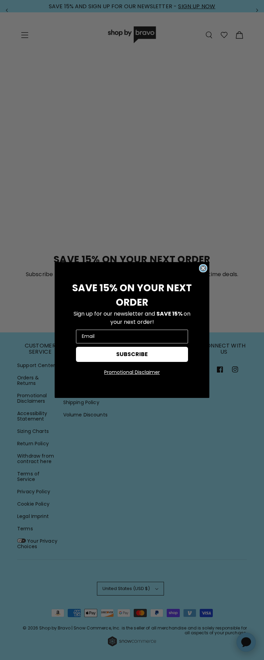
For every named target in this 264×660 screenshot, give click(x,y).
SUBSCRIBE (132, 354)
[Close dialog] (203, 268)
